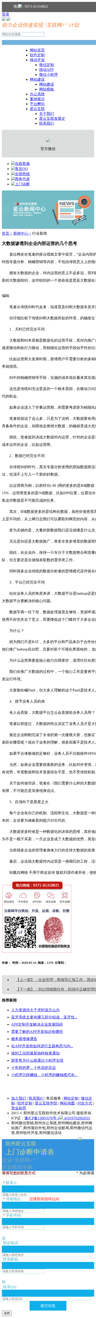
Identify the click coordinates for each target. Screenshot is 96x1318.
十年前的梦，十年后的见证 (33, 1068)
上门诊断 (22, 184)
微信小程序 (48, 75)
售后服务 (53, 1098)
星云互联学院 (46, 1103)
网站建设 (37, 79)
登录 (5, 14)
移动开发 (37, 60)
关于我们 (46, 114)
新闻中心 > (22, 233)
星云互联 (37, 109)
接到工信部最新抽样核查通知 (35, 1053)
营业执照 (18, 1108)
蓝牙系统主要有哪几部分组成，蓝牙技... (44, 1017)
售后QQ (21, 169)
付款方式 (84, 1103)
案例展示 (37, 99)
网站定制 (71, 1098)
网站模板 (46, 89)
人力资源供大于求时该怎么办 (35, 1010)
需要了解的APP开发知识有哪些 (37, 1032)
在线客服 (22, 164)
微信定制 (46, 65)
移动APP (46, 70)
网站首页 (37, 50)
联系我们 (46, 123)
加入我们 (18, 1098)
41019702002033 (76, 1118)
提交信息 (48, 1306)
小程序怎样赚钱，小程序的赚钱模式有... (44, 1075)
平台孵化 (37, 104)
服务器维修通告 (24, 1039)
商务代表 (22, 179)
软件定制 (37, 55)
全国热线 (22, 174)
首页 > (7, 233)
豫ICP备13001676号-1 (41, 1118)
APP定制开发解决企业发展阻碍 (37, 1024)
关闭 (7, 1313)
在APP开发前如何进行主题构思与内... (42, 1046)
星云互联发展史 (52, 118)
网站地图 (67, 1103)
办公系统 (37, 94)
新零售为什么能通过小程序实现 (37, 1060)
